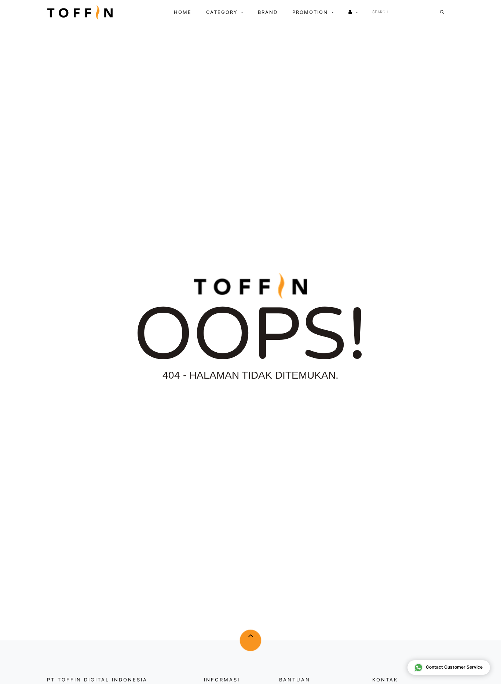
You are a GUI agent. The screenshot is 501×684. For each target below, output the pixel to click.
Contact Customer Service (454, 667)
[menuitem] (183, 12)
